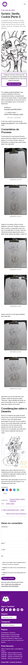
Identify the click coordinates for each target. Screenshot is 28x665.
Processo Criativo (15, 499)
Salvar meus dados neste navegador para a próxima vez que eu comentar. (14, 563)
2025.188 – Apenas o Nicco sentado (11, 654)
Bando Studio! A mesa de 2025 (10, 636)
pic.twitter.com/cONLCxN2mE (13, 109)
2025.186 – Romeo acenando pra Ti (11, 658)
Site (2, 556)
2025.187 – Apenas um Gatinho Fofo (11, 656)
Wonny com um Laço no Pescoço (15, 513)
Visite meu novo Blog (14, 84)
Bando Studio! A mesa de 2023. (10, 634)
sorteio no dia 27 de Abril (11, 92)
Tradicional (13, 501)
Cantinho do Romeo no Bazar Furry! (11, 638)
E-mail (3, 549)
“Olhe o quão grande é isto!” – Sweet (13, 510)
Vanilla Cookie (10, 503)
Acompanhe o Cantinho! (8, 632)
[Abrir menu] (25, 4)
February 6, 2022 (18, 114)
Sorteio (23, 499)
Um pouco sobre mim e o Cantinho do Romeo (12, 641)
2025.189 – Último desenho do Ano (11, 652)
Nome (3, 543)
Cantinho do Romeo (16, 662)
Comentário (4, 526)
